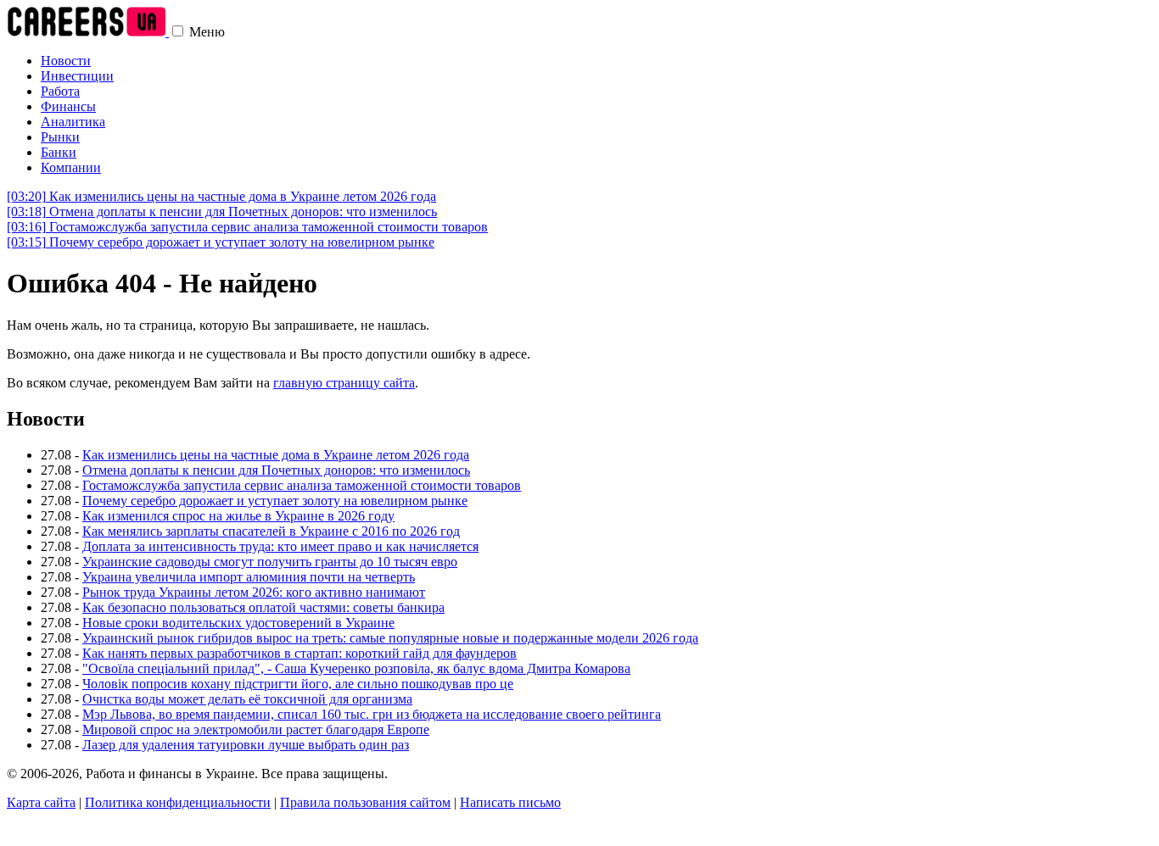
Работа (60, 91)
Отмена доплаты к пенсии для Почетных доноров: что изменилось (222, 211)
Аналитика (73, 121)
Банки (58, 152)
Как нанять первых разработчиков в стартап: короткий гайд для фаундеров (299, 653)
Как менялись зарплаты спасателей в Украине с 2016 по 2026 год (271, 531)
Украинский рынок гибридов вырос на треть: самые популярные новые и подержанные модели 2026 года (390, 638)
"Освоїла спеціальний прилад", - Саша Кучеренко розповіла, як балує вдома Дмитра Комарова (356, 668)
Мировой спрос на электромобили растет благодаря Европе (255, 729)
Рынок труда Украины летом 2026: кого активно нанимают (253, 592)
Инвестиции (77, 76)
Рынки (60, 137)
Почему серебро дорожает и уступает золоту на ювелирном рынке (220, 242)
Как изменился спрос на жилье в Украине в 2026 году (238, 516)
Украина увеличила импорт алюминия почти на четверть (248, 577)
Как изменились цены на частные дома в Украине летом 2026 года (221, 196)
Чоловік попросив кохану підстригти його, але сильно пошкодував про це (297, 683)
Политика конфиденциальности (178, 802)
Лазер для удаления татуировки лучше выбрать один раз (245, 744)
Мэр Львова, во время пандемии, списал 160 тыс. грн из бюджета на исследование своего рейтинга (371, 714)
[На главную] (88, 32)
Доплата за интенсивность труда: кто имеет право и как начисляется (280, 546)
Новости (66, 60)
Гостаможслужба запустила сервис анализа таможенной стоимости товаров (247, 227)
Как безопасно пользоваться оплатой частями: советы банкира (263, 607)
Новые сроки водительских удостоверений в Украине (238, 622)
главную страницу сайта (344, 383)
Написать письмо (510, 802)
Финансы (68, 106)
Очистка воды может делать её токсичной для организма (247, 699)
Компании (71, 167)
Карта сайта (41, 802)
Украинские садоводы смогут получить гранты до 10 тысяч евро (269, 561)
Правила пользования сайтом (365, 802)
